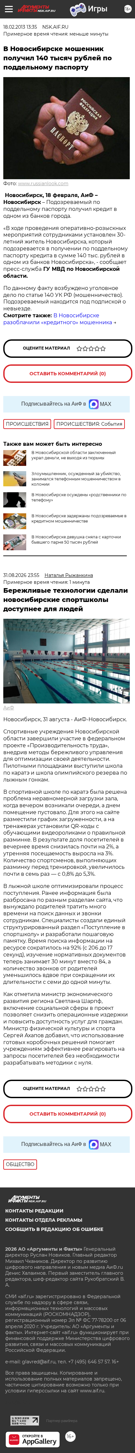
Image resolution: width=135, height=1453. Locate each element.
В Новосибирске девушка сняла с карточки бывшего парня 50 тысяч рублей (76, 539)
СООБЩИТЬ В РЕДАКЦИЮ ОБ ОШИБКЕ (54, 1229)
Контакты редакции (34, 1211)
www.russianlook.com (43, 183)
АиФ (8, 708)
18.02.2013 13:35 (20, 27)
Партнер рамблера (61, 1421)
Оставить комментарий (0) (67, 374)
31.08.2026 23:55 (21, 575)
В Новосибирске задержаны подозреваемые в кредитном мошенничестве (78, 518)
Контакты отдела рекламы (43, 1220)
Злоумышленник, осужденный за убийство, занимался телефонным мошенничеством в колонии (76, 479)
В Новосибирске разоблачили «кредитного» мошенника (57, 319)
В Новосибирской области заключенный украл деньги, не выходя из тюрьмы (73, 455)
